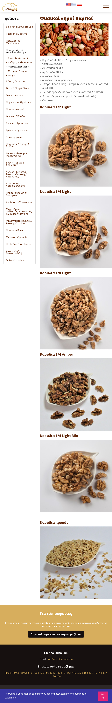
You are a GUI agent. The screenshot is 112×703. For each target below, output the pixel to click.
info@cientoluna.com (60, 659)
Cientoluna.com (10, 7)
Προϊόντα (11, 18)
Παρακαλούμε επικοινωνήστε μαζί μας (56, 634)
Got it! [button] (103, 696)
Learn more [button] (10, 697)
